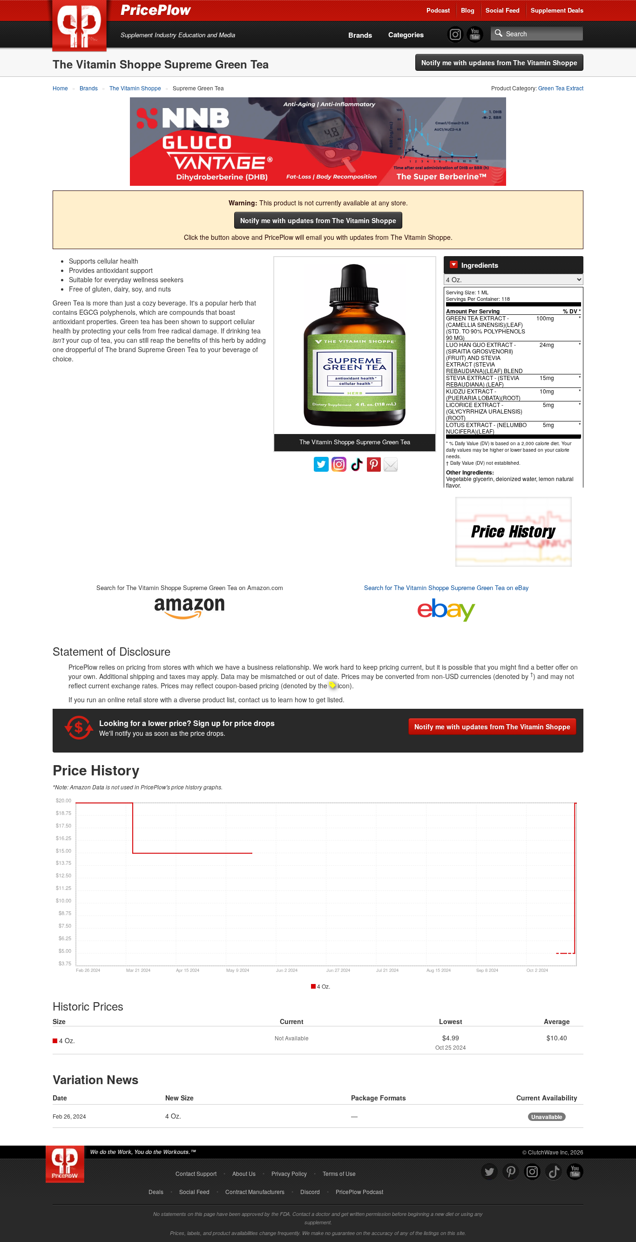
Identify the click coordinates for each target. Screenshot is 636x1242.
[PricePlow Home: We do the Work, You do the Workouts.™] (81, 27)
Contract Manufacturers (254, 1191)
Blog (467, 10)
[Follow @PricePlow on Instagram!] (455, 34)
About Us (244, 1173)
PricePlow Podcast (359, 1191)
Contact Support (196, 1173)
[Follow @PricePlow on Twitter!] (489, 1172)
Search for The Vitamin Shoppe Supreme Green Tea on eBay (446, 587)
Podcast (438, 10)
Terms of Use (339, 1173)
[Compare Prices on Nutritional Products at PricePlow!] (67, 1162)
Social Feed (503, 10)
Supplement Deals (557, 10)
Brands (360, 35)
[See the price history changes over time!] (513, 531)
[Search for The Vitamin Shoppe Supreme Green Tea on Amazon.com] (189, 607)
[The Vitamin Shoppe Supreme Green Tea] (355, 345)
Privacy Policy (289, 1173)
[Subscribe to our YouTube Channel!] (475, 34)
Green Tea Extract (560, 88)
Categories (406, 34)
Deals (156, 1191)
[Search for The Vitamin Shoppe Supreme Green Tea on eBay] (446, 608)
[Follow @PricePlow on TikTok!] (553, 1172)
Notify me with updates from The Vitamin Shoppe (499, 62)
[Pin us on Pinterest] (510, 1172)
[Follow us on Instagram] (532, 1172)
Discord (310, 1191)
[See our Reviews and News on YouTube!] (575, 1172)
